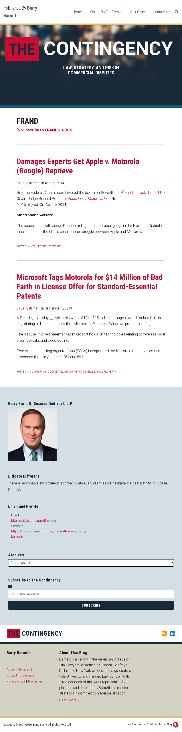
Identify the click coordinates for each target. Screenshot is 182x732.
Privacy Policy (16, 681)
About (11, 669)
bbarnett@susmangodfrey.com (34, 521)
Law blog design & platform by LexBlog (149, 724)
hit (51, 317)
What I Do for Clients (106, 12)
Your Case (137, 12)
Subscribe (27, 675)
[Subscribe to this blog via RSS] (164, 633)
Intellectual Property (45, 246)
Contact (12, 675)
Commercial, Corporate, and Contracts (57, 371)
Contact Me (162, 12)
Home (77, 12)
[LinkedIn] (172, 633)
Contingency (91, 49)
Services (24, 669)
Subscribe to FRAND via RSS (46, 130)
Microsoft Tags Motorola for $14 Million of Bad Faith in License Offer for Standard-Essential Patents (90, 287)
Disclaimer (35, 681)
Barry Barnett (30, 183)
